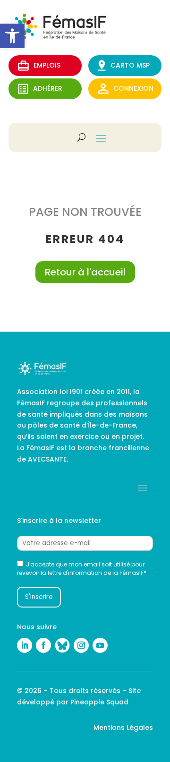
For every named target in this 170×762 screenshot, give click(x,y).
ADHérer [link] (47, 88)
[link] (12, 36)
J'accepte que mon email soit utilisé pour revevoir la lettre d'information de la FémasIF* (81, 568)
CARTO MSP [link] (130, 65)
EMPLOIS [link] (47, 65)
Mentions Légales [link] (123, 727)
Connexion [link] (133, 88)
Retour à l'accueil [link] (85, 272)
